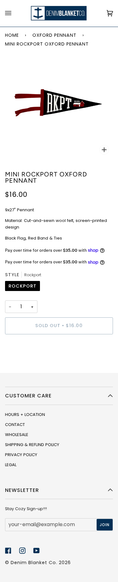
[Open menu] (14, 13)
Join (105, 524)
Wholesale (16, 435)
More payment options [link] (28, 363)
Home (12, 35)
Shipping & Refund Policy (32, 445)
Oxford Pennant (54, 35)
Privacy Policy (21, 455)
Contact (15, 425)
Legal (10, 465)
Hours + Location (25, 415)
